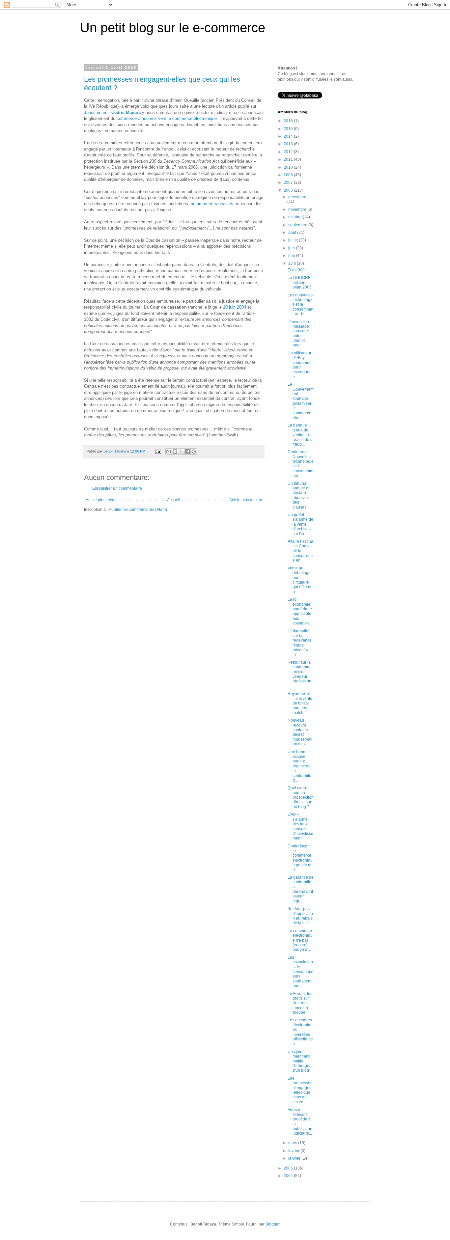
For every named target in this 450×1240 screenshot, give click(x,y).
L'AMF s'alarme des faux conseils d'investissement (300, 826)
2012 (289, 152)
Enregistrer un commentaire (117, 488)
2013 (289, 144)
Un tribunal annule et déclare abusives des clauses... (298, 495)
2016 (289, 128)
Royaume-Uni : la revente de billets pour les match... (300, 703)
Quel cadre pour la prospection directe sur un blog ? (301, 797)
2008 (289, 175)
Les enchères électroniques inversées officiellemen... (300, 1032)
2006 (289, 190)
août (292, 232)
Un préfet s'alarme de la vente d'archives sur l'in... (300, 524)
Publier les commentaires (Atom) (138, 509)
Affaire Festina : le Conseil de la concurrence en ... (300, 551)
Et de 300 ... (298, 270)
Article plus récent (102, 500)
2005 (289, 1168)
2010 (289, 167)
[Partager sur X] (181, 451)
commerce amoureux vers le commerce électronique (167, 118)
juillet (293, 240)
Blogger (272, 1224)
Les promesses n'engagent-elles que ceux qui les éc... (300, 1090)
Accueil (173, 500)
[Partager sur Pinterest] (193, 451)
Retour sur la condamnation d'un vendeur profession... (301, 674)
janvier (294, 1158)
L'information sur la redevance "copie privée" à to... (300, 643)
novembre (297, 209)
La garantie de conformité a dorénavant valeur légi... (301, 889)
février (294, 1150)
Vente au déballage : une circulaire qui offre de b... (300, 580)
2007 (289, 182)
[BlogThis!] (175, 451)
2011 (289, 159)
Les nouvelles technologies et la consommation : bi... (301, 305)
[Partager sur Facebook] (187, 451)
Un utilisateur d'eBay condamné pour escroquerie (300, 365)
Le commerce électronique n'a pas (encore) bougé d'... (300, 940)
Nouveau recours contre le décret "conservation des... (300, 732)
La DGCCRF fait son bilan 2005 (300, 282)
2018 (289, 121)
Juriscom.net (96, 112)
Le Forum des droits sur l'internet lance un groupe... (300, 1003)
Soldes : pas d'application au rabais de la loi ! (300, 915)
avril (292, 263)
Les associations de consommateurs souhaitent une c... (300, 971)
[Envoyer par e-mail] (168, 451)
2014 (289, 136)
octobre (295, 217)
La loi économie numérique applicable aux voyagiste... (300, 611)
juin (292, 248)
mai (292, 255)
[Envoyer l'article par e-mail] (158, 451)
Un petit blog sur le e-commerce (172, 27)
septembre (298, 225)
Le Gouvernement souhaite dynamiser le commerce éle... (301, 401)
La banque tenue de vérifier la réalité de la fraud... (301, 435)
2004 (289, 1175)
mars (293, 1143)
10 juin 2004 (234, 307)
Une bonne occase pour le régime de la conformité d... (299, 766)
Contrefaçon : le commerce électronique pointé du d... (300, 858)
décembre (297, 197)
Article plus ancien (245, 500)
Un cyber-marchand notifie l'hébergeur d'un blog (300, 1061)
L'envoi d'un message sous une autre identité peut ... (298, 333)
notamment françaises (212, 203)
